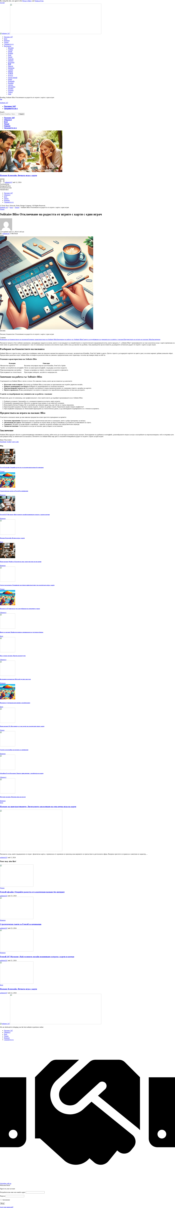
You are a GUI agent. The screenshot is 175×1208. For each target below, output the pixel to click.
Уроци (2, 209)
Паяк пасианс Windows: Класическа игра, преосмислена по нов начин (20, 561)
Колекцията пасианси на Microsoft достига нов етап (15, 679)
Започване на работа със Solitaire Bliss (70, 339)
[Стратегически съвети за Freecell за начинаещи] (7, 487)
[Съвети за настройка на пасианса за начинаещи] (7, 746)
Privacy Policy (27, 1)
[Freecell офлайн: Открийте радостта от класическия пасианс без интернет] (7, 463)
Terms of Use (39, 1)
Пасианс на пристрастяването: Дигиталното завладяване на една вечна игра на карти (38, 807)
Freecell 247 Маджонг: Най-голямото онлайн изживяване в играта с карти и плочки (25, 514)
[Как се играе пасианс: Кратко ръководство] (7, 652)
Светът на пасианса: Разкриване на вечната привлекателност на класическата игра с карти (27, 585)
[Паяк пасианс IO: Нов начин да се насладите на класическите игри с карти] (7, 722)
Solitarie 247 (4, 103)
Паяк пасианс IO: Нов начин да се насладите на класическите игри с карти (22, 726)
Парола (2, 1196)
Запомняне (6, 1200)
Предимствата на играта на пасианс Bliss (138, 339)
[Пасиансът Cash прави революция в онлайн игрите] (7, 699)
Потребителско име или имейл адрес (12, 1192)
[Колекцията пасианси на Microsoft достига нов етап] (7, 675)
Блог (1, 542)
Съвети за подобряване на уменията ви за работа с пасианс (103, 339)
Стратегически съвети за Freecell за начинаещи (14, 491)
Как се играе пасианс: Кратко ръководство (13, 655)
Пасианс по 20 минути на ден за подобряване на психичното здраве (20, 608)
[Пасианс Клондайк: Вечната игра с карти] (31, 171)
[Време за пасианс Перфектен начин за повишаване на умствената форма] (7, 628)
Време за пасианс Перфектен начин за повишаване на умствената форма (21, 632)
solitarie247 (8, 182)
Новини (3, 495)
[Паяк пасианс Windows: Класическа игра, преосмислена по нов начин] (7, 557)
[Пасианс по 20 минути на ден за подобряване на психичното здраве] (7, 605)
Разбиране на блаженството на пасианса (14, 339)
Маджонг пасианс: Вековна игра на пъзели (13, 797)
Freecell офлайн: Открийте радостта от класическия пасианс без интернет (22, 467)
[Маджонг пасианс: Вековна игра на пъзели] (7, 793)
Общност (3, 612)
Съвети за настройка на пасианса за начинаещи (14, 750)
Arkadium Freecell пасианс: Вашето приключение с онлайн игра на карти (21, 773)
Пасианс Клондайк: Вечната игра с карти (18, 175)
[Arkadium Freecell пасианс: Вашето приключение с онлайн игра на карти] (7, 769)
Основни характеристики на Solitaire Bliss (42, 339)
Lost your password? (6, 1207)
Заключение (156, 339)
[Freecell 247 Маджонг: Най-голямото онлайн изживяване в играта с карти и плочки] (7, 510)
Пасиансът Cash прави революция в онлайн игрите (15, 703)
